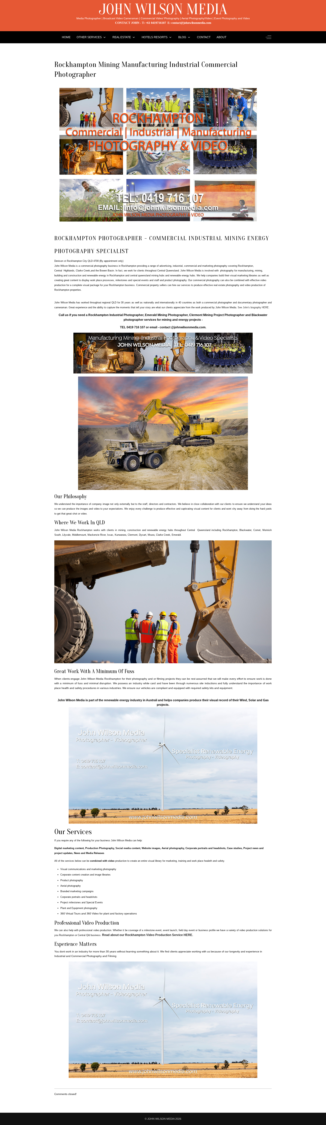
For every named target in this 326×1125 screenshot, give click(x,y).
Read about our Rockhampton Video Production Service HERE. (147, 935)
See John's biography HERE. (253, 307)
